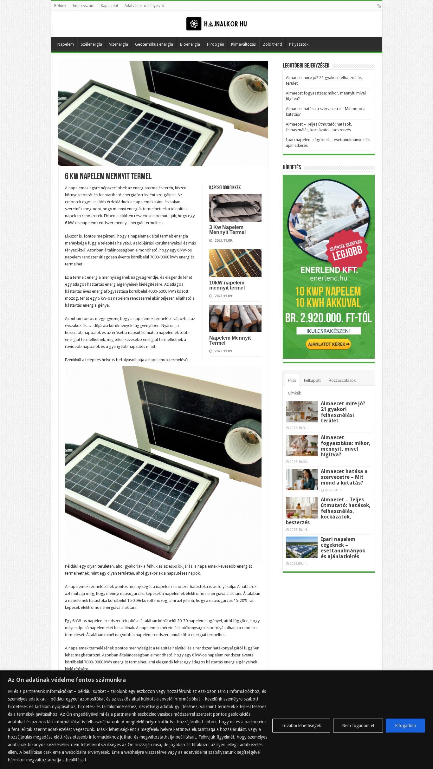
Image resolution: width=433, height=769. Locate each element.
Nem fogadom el (358, 725)
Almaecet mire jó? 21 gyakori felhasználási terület (343, 412)
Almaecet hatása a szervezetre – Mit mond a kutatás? (344, 477)
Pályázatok (298, 44)
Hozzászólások (342, 380)
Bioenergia (190, 44)
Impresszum (83, 5)
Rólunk (60, 5)
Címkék (294, 393)
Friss (292, 380)
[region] (216, 719)
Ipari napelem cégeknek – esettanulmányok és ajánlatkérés (343, 547)
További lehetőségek (301, 725)
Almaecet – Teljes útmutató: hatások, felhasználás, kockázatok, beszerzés (328, 511)
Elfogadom (405, 725)
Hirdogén (215, 44)
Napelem (65, 44)
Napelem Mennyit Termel (230, 340)
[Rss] (379, 6)
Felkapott (312, 380)
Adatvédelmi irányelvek (144, 5)
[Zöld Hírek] (216, 23)
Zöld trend (272, 44)
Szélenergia (91, 44)
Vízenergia (118, 44)
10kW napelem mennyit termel (227, 285)
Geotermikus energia (154, 44)
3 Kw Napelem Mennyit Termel (227, 230)
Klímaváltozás (243, 44)
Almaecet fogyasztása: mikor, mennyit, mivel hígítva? (346, 446)
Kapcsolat (109, 5)
